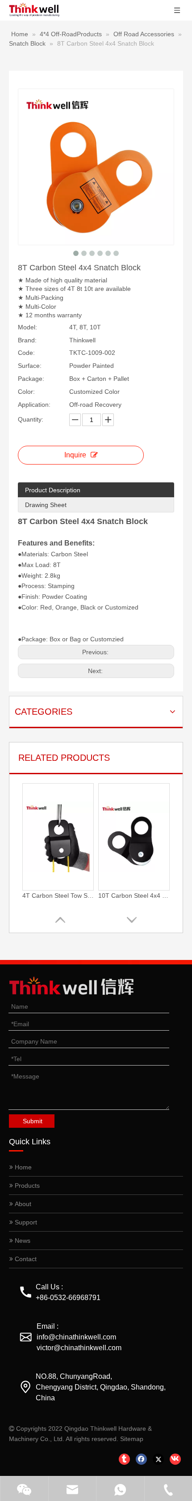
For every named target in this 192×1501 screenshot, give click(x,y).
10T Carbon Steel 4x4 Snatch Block (134, 895)
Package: (31, 378)
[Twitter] (158, 1459)
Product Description (52, 490)
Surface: (30, 365)
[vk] (175, 1459)
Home (22, 1167)
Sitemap (131, 1438)
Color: (26, 391)
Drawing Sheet (46, 504)
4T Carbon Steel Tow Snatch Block (58, 895)
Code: (26, 352)
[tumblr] (124, 1459)
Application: (34, 404)
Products (26, 1185)
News (21, 1240)
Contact (25, 1258)
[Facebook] (141, 1459)
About (22, 1203)
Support (25, 1222)
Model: (27, 327)
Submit (32, 1121)
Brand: (27, 340)
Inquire (75, 455)
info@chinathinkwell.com (76, 1337)
